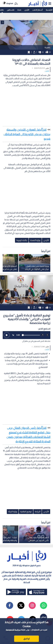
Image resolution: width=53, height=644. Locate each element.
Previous (50, 290)
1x (13, 335)
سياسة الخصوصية (13, 630)
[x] (20, 605)
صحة (19, 10)
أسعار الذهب (37, 10)
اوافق (26, 638)
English (10, 3)
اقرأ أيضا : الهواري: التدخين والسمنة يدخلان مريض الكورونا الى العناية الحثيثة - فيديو (27, 134)
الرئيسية (49, 10)
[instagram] (32, 605)
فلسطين (10, 10)
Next (3, 290)
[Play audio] (6, 335)
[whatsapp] (43, 605)
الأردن (26, 10)
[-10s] (42, 335)
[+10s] (47, 335)
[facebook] (9, 605)
